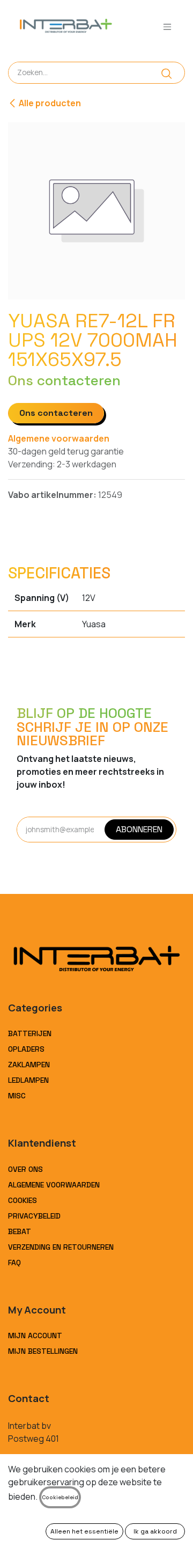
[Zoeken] (166, 72)
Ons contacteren (56, 413)
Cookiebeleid (60, 1497)
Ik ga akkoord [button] (155, 1531)
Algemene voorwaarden (58, 438)
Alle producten (50, 103)
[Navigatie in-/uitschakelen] (167, 26)
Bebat (19, 1231)
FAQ (14, 1262)
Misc (17, 1096)
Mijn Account (35, 1335)
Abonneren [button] (139, 829)
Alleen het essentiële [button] (84, 1531)
